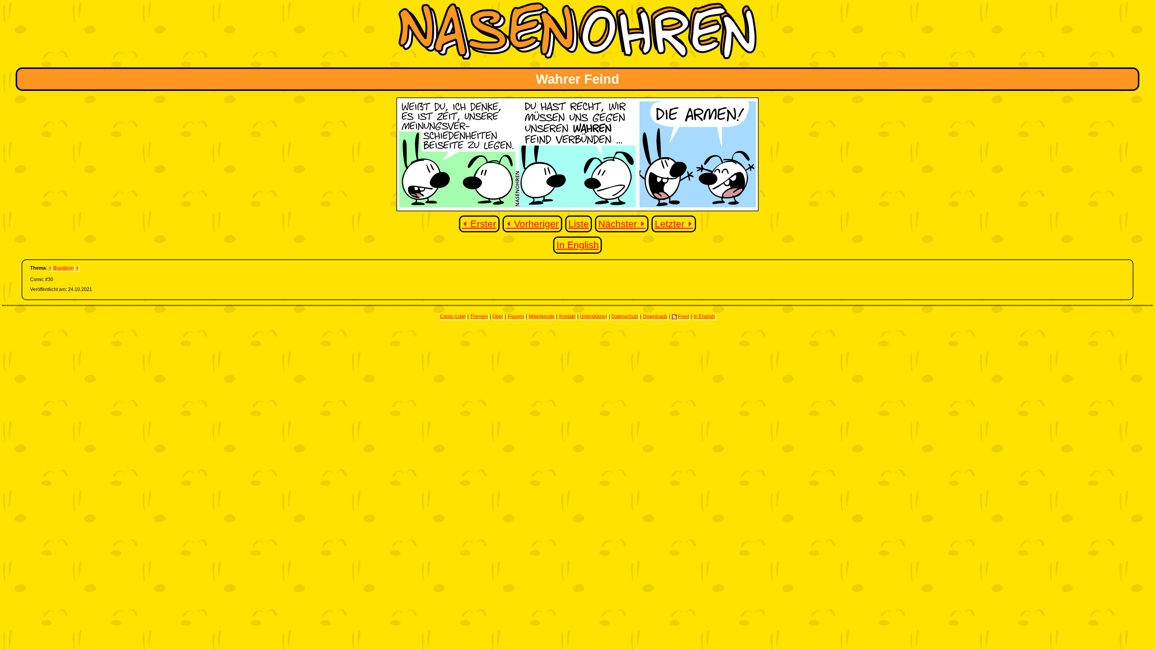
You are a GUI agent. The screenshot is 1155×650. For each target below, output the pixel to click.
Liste (578, 223)
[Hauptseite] (577, 57)
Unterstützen (593, 316)
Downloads (655, 316)
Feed (683, 316)
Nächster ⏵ (621, 223)
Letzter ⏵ (674, 223)
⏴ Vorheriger (532, 223)
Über (497, 316)
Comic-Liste (453, 316)
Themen (479, 316)
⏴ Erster (479, 223)
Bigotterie (63, 268)
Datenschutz (624, 316)
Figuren (516, 316)
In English (577, 245)
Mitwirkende (542, 316)
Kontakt (567, 316)
